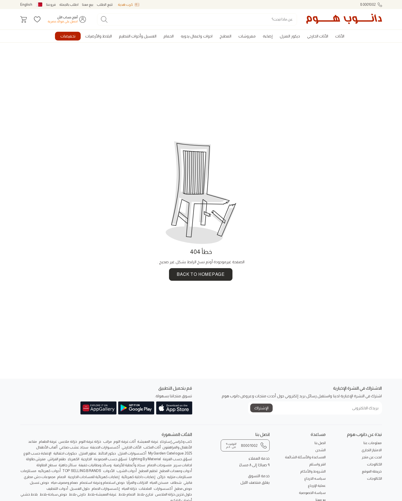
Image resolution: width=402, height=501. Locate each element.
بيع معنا (87, 4)
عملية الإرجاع (317, 485)
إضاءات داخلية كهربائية (138, 477)
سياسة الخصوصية (312, 493)
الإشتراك (261, 408)
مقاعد (32, 441)
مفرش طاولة (36, 459)
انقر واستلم (317, 464)
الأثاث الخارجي (131, 447)
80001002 (368, 4)
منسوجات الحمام (159, 465)
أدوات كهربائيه (49, 471)
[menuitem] (340, 36)
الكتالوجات (374, 464)
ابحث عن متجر (372, 457)
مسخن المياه (159, 482)
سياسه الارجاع (315, 478)
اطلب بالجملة (68, 4)
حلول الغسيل (80, 488)
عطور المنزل (88, 453)
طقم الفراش (57, 459)
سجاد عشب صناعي (73, 447)
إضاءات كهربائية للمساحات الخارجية (94, 477)
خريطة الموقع (372, 471)
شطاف (176, 482)
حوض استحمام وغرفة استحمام (102, 482)
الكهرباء (73, 459)
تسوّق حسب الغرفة (177, 459)
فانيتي (187, 482)
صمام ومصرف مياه (64, 482)
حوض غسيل (39, 482)
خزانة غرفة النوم (90, 441)
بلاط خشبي (29, 494)
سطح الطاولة (46, 465)
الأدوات (109, 471)
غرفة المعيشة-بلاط (102, 494)
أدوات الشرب (126, 471)
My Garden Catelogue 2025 (170, 453)
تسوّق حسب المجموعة (110, 459)
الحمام (61, 477)
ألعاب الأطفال (46, 447)
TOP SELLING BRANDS (81, 471)
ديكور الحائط (107, 453)
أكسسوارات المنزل (132, 453)
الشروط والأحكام (313, 471)
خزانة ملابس (68, 441)
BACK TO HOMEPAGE (201, 274)
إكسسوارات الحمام (106, 488)
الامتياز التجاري (372, 450)
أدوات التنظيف (57, 488)
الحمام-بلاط (126, 494)
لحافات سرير (182, 465)
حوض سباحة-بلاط (53, 494)
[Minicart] (23, 19)
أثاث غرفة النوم (124, 441)
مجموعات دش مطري (39, 477)
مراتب (107, 441)
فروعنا (51, 4)
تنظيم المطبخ (147, 471)
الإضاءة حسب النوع (37, 453)
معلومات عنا (372, 443)
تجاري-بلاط (145, 494)
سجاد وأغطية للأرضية (129, 465)
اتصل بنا (320, 443)
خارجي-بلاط (77, 494)
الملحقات (145, 488)
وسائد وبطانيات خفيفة (95, 465)
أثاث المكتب (152, 447)
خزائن (161, 477)
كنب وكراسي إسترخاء (176, 441)
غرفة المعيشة (147, 441)
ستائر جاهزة (68, 465)
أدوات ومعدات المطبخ (175, 471)
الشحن (320, 450)
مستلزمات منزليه (179, 477)
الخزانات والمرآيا (137, 482)
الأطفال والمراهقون (177, 447)
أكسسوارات (163, 488)
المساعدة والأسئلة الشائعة (305, 457)
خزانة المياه (129, 488)
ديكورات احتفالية (65, 453)
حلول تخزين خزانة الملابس (173, 494)
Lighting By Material (145, 459)
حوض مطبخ (183, 488)
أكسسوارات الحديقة (105, 447)
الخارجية (86, 459)
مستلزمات (28, 471)
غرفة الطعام (48, 441)
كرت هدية (125, 4)
